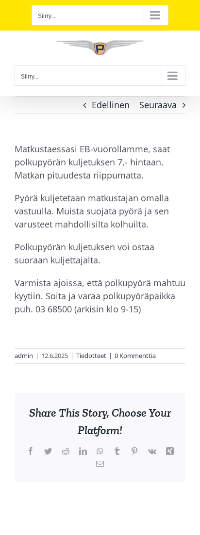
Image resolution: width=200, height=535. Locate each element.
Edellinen (111, 105)
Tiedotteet (91, 355)
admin (24, 355)
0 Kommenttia (135, 355)
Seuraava (158, 105)
